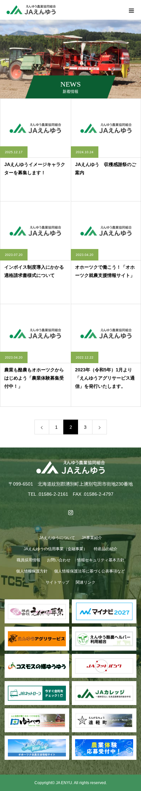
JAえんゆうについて (57, 537)
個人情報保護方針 (32, 571)
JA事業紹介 (92, 537)
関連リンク (85, 582)
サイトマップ (57, 582)
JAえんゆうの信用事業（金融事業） (55, 549)
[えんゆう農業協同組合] (70, 467)
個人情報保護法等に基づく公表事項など (89, 571)
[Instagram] (70, 512)
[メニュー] (131, 10)
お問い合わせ (58, 560)
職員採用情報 (28, 560)
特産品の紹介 (105, 549)
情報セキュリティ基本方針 (100, 560)
